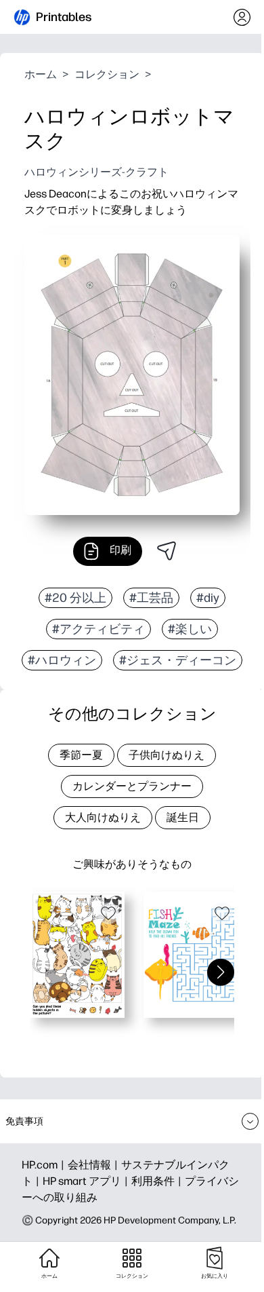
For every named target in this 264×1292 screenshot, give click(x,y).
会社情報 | (94, 1164)
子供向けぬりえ (166, 754)
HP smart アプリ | (87, 1181)
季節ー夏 (81, 754)
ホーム (40, 74)
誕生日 (183, 817)
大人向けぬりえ (103, 817)
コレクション (106, 74)
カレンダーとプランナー (132, 786)
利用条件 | (158, 1181)
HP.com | (45, 1164)
